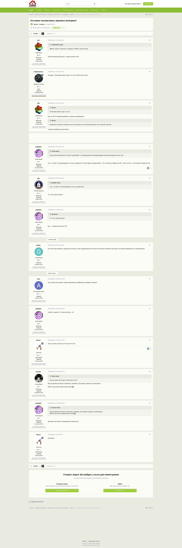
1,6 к (39, 355)
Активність (56, 10)
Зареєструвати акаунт (62, 490)
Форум (31, 10)
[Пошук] (95, 4)
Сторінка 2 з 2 (51, 33)
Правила (39, 10)
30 (39, 260)
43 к (39, 86)
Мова (84, 541)
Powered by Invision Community (91, 545)
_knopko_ (42, 24)
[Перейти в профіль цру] (39, 185)
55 (39, 161)
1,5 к (39, 294)
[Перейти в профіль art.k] (39, 285)
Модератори (95, 10)
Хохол (38, 340)
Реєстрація (148, 3)
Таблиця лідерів (68, 10)
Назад (35, 33)
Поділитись (46, 27)
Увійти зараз (120, 490)
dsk (38, 40)
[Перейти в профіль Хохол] (39, 346)
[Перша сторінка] (31, 33)
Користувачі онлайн (82, 10)
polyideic (38, 147)
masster (38, 372)
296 (39, 55)
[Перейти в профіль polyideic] (39, 153)
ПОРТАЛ (104, 10)
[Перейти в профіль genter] (39, 251)
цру (38, 178)
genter (38, 245)
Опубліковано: (56, 40)
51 (39, 386)
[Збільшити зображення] (73, 386)
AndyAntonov (38, 71)
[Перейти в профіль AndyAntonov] (39, 78)
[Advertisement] (82, 138)
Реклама (47, 10)
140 (39, 193)
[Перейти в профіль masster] (39, 378)
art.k (38, 279)
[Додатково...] (150, 40)
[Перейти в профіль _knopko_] (31, 24)
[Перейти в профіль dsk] (39, 46)
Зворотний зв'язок (94, 541)
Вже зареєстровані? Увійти (133, 4)
